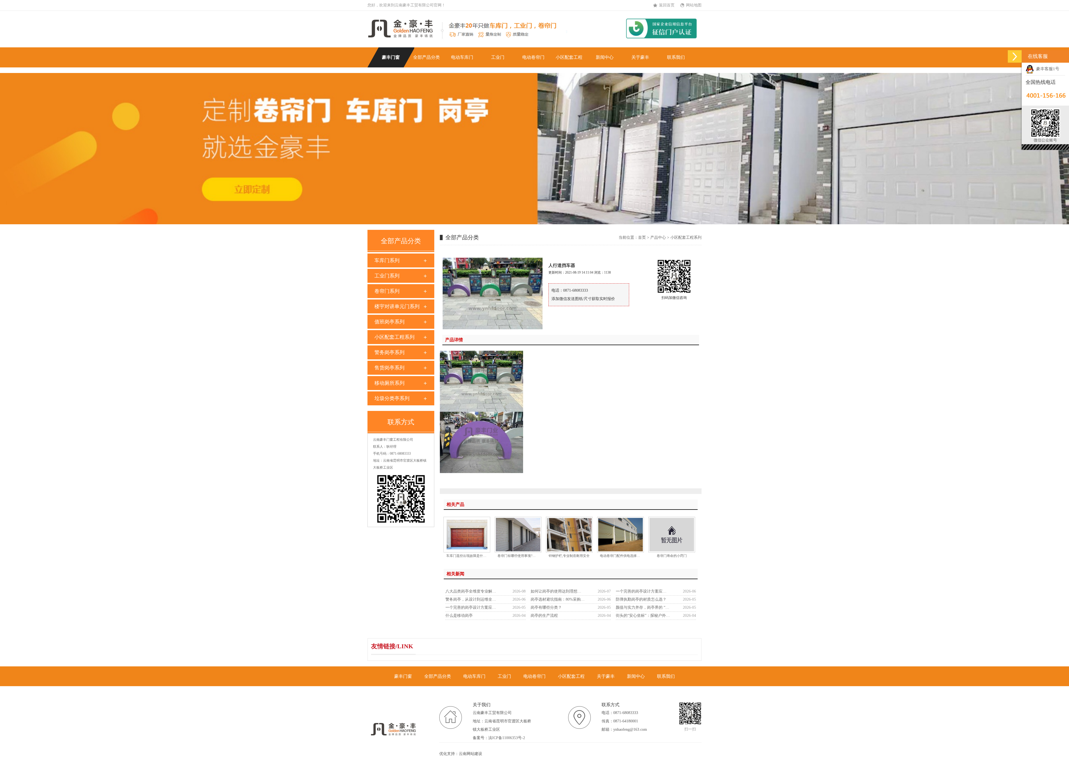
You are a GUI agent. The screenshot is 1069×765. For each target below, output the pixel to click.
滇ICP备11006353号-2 (506, 738)
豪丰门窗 (391, 57)
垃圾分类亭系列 (392, 398)
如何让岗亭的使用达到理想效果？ (558, 591)
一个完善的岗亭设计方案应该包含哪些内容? (643, 591)
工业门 (497, 57)
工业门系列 (386, 276)
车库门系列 (386, 260)
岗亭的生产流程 (544, 615)
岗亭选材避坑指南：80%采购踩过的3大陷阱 (558, 599)
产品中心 (658, 237)
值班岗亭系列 (389, 322)
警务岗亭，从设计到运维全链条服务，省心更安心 (472, 599)
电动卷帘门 (533, 57)
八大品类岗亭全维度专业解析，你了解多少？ (472, 591)
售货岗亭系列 (389, 368)
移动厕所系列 (389, 383)
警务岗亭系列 (389, 352)
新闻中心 (605, 57)
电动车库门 (462, 57)
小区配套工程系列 (394, 337)
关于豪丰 (640, 57)
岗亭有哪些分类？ (546, 607)
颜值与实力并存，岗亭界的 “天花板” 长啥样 (643, 607)
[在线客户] (1015, 56)
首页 (642, 237)
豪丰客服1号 (1046, 69)
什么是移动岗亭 (459, 615)
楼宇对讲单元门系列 (397, 306)
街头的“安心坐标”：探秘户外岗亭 (643, 615)
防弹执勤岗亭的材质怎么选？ (641, 599)
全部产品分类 (426, 57)
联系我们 (676, 57)
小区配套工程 (569, 57)
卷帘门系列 (386, 291)
